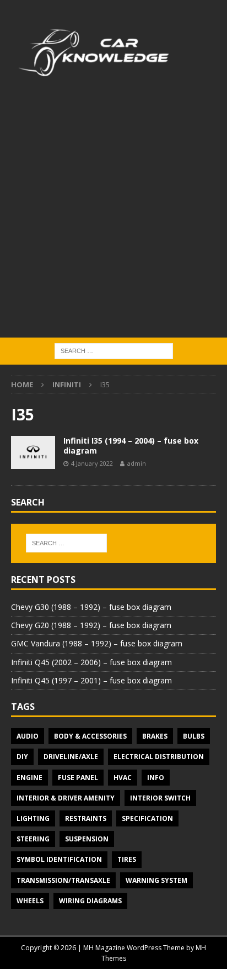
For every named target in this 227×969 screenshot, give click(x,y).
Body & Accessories (90, 736)
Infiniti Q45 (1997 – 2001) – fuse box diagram (91, 680)
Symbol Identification (59, 859)
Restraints (85, 818)
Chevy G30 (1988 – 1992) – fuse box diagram (91, 607)
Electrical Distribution (159, 756)
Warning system (156, 880)
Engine (29, 777)
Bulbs (193, 736)
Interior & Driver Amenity (66, 798)
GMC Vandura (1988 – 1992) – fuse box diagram (96, 643)
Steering (33, 839)
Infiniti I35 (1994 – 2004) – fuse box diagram (130, 445)
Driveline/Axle (71, 756)
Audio (28, 736)
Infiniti (66, 384)
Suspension (87, 839)
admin (136, 463)
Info (155, 777)
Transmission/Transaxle (63, 880)
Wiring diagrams (90, 900)
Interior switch (160, 798)
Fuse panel (78, 777)
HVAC (123, 777)
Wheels (30, 900)
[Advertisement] (113, 218)
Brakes (154, 736)
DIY (22, 756)
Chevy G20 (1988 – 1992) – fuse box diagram (91, 625)
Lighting (33, 818)
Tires (126, 859)
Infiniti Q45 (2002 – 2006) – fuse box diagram (91, 662)
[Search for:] (114, 350)
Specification (147, 818)
